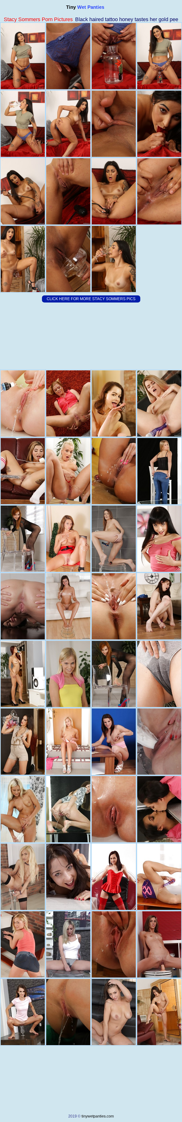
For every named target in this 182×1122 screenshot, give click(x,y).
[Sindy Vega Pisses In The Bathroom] (159, 944)
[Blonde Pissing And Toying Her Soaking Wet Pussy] (68, 471)
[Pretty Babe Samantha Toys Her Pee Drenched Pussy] (113, 539)
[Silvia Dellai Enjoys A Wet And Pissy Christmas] (68, 1012)
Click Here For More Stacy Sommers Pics (91, 299)
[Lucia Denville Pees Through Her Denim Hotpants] (113, 944)
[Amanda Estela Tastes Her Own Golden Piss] (159, 809)
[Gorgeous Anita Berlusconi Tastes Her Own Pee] (23, 606)
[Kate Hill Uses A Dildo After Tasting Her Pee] (23, 471)
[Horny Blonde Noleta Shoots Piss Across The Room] (68, 674)
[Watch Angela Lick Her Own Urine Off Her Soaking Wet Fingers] (23, 403)
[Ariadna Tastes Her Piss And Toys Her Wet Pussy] (159, 674)
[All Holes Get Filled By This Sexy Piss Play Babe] (159, 539)
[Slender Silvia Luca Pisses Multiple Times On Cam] (68, 809)
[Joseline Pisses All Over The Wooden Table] (113, 403)
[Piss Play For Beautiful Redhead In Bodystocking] (113, 674)
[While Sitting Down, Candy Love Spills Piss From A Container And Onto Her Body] (68, 741)
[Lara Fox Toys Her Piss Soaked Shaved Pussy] (159, 1012)
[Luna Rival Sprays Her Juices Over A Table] (159, 606)
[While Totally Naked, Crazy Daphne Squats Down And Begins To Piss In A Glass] (68, 539)
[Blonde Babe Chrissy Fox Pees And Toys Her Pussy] (68, 403)
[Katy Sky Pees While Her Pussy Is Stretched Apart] (113, 809)
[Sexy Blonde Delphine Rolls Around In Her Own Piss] (113, 606)
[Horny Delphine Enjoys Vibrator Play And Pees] (159, 403)
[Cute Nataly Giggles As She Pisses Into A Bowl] (68, 606)
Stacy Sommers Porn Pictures (38, 19)
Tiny (85, 7)
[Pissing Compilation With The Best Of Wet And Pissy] (68, 944)
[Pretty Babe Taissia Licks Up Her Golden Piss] (68, 877)
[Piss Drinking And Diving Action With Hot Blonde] (23, 877)
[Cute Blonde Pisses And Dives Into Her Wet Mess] (159, 471)
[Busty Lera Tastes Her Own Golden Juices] (113, 1012)
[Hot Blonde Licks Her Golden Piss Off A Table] (23, 809)
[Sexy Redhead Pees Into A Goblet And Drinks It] (23, 539)
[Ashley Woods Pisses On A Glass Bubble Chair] (113, 877)
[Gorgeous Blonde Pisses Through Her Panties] (23, 944)
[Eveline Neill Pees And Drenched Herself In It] (113, 471)
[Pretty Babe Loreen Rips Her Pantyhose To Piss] (159, 877)
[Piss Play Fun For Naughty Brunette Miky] (23, 741)
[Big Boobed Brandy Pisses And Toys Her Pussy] (159, 741)
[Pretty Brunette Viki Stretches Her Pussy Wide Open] (113, 741)
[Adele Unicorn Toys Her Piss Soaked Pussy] (23, 1012)
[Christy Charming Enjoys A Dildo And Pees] (23, 674)
